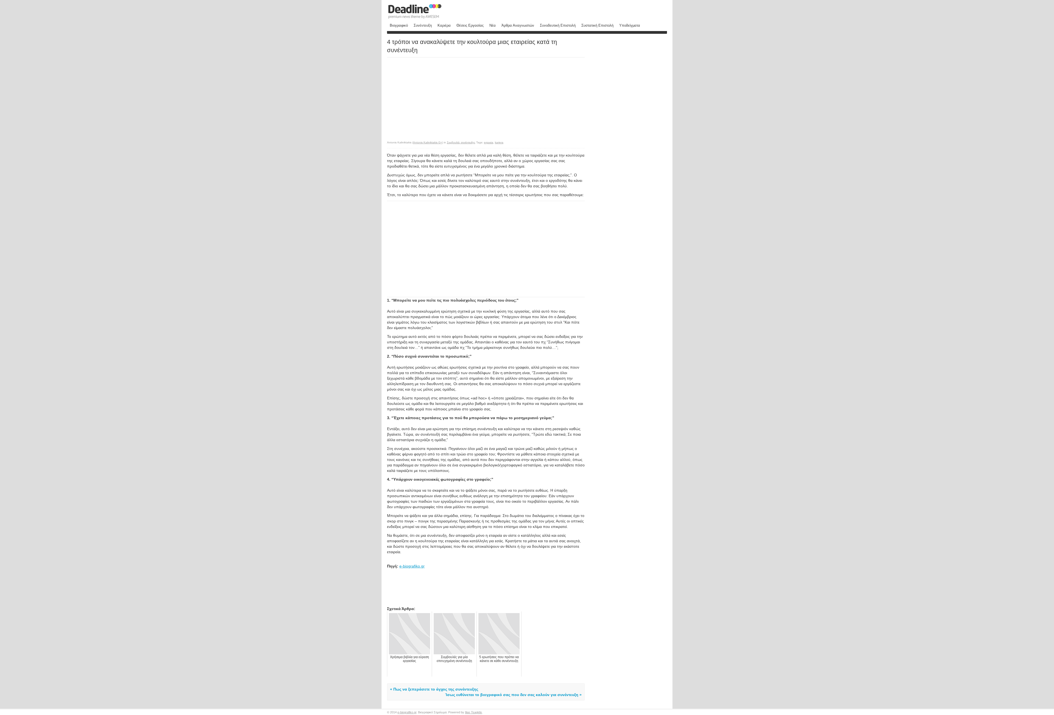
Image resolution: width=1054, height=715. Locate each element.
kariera (499, 142)
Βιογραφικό (399, 25)
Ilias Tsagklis (473, 712)
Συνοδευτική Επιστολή (558, 25)
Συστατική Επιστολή (597, 25)
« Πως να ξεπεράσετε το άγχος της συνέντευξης (434, 689)
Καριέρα (444, 25)
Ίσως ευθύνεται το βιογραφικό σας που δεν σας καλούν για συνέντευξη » (513, 694)
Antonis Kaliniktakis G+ (427, 142)
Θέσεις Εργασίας (470, 25)
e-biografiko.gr (412, 566)
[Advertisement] (433, 96)
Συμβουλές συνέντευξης (461, 142)
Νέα (492, 25)
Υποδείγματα (629, 25)
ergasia (488, 142)
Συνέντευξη (423, 25)
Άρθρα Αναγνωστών (517, 25)
